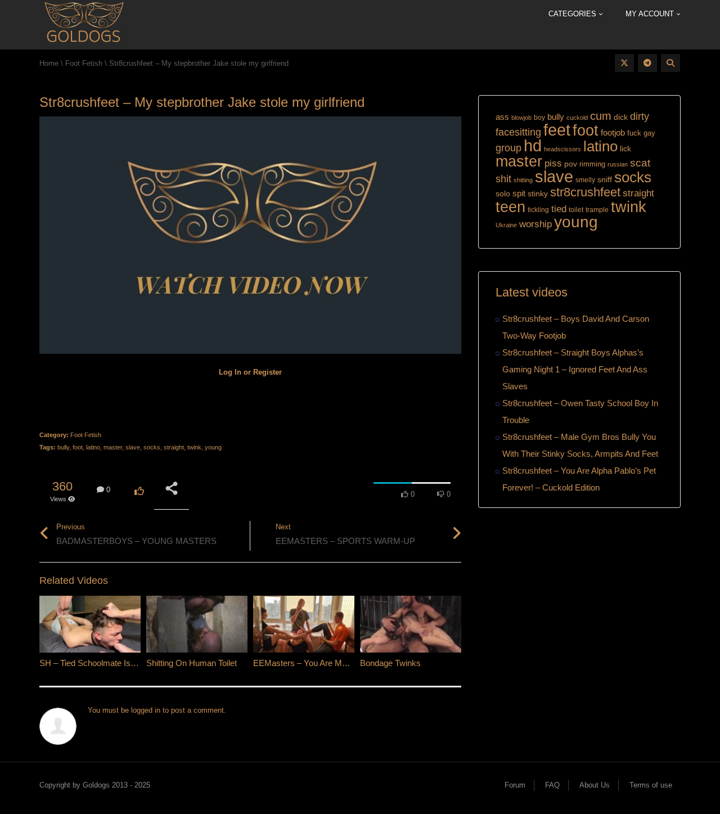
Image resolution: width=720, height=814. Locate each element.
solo (503, 194)
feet (556, 130)
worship (535, 224)
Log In (230, 372)
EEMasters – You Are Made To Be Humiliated (336, 663)
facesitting (518, 132)
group (508, 148)
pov (570, 163)
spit (518, 193)
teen (510, 207)
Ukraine (506, 225)
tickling (538, 210)
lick (625, 148)
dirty (639, 116)
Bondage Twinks (390, 663)
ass (502, 117)
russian (618, 164)
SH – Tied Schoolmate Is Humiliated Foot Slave (126, 663)
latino (93, 447)
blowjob (521, 117)
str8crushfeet (585, 192)
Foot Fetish (85, 434)
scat (640, 163)
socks (151, 447)
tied (558, 209)
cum (600, 115)
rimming (592, 164)
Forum (515, 785)
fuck (634, 133)
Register (267, 372)
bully (63, 447)
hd (533, 145)
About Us (594, 785)
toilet (576, 210)
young (213, 447)
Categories (573, 14)
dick (621, 117)
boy (539, 118)
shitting (523, 180)
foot (78, 447)
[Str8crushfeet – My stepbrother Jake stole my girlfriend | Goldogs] (83, 24)
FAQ (552, 785)
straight (174, 447)
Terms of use (650, 785)
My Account (651, 14)
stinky (538, 193)
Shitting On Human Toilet (191, 663)
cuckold (577, 117)
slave (132, 447)
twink (194, 447)
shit (503, 179)
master (113, 447)
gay (649, 133)
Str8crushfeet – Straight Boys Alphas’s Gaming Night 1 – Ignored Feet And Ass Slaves (574, 369)
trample (597, 210)
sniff (604, 179)
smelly (585, 180)
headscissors (562, 149)
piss (553, 163)
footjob (613, 132)
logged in (145, 710)
